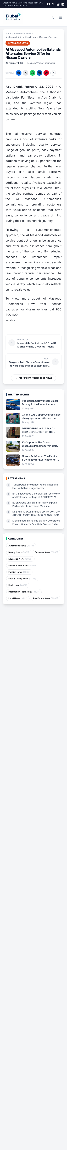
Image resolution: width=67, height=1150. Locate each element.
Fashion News (19, 572)
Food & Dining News (22, 578)
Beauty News (18, 552)
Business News (46, 552)
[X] (53, 4)
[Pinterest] (46, 73)
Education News (20, 559)
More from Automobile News (35, 377)
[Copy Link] (53, 73)
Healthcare (17, 585)
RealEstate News (45, 598)
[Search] (52, 17)
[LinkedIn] (63, 4)
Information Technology (24, 591)
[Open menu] (60, 17)
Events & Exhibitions (22, 565)
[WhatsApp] (32, 73)
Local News (17, 598)
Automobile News (22, 33)
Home (8, 33)
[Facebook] (48, 4)
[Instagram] (58, 4)
